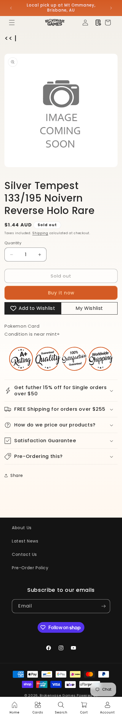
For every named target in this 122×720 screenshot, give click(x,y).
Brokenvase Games (58, 695)
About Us (22, 528)
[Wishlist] (98, 22)
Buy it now (61, 293)
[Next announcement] (111, 8)
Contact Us (24, 554)
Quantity (12, 243)
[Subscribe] (103, 606)
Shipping (40, 233)
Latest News (25, 541)
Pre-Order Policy (30, 568)
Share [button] (16, 475)
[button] (11, 22)
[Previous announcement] (10, 8)
